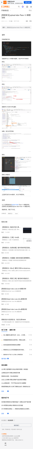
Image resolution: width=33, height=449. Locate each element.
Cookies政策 (17, 436)
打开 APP (27, 2)
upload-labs (15, 204)
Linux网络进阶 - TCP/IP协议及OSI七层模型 (13, 383)
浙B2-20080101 (19, 440)
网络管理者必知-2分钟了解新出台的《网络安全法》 (16, 386)
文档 (3, 429)
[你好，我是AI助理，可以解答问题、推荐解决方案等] (23, 7)
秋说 (2, 232)
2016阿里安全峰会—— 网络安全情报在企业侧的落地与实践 (16, 409)
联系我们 (16, 425)
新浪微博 (10, 420)
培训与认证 (19, 429)
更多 (2, 391)
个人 (30, 10)
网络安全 (10, 213)
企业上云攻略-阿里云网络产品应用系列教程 (13, 379)
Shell (16, 213)
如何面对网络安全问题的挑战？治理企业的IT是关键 (16, 402)
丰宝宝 (3, 324)
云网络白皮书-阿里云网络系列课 (10, 373)
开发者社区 (7, 429)
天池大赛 (13, 429)
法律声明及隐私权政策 (7, 436)
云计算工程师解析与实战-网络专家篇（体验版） (15, 369)
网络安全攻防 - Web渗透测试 (9, 376)
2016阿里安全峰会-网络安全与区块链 (12, 405)
